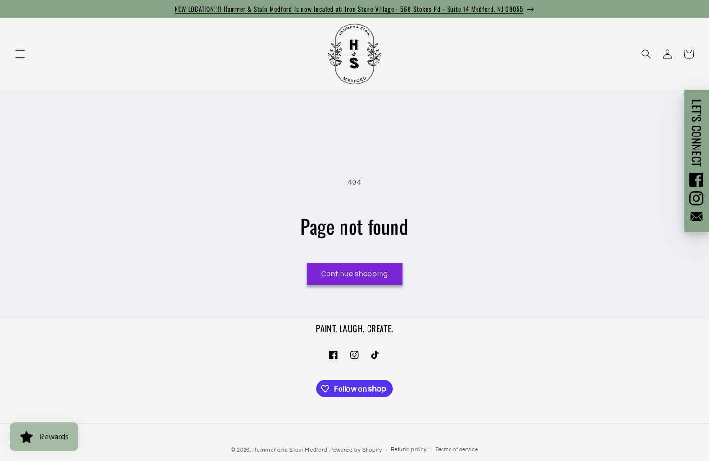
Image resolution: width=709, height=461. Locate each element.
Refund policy (408, 449)
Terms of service (457, 449)
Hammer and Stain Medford (289, 450)
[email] (696, 217)
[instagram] (696, 198)
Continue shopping (354, 274)
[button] (20, 54)
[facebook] (696, 179)
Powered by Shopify (355, 450)
